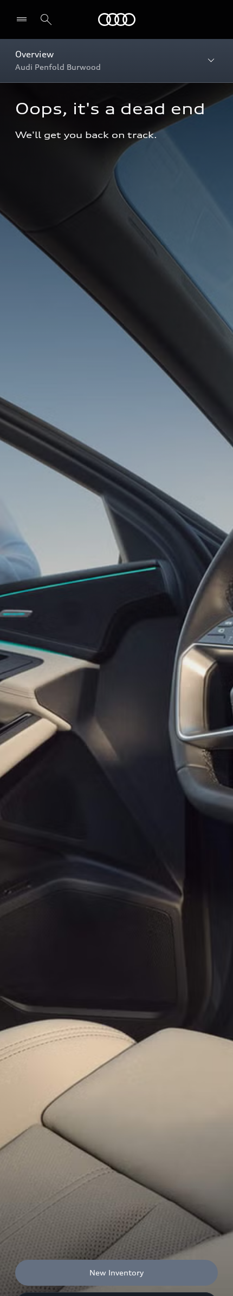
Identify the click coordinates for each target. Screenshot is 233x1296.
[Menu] (116, 19)
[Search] (46, 19)
